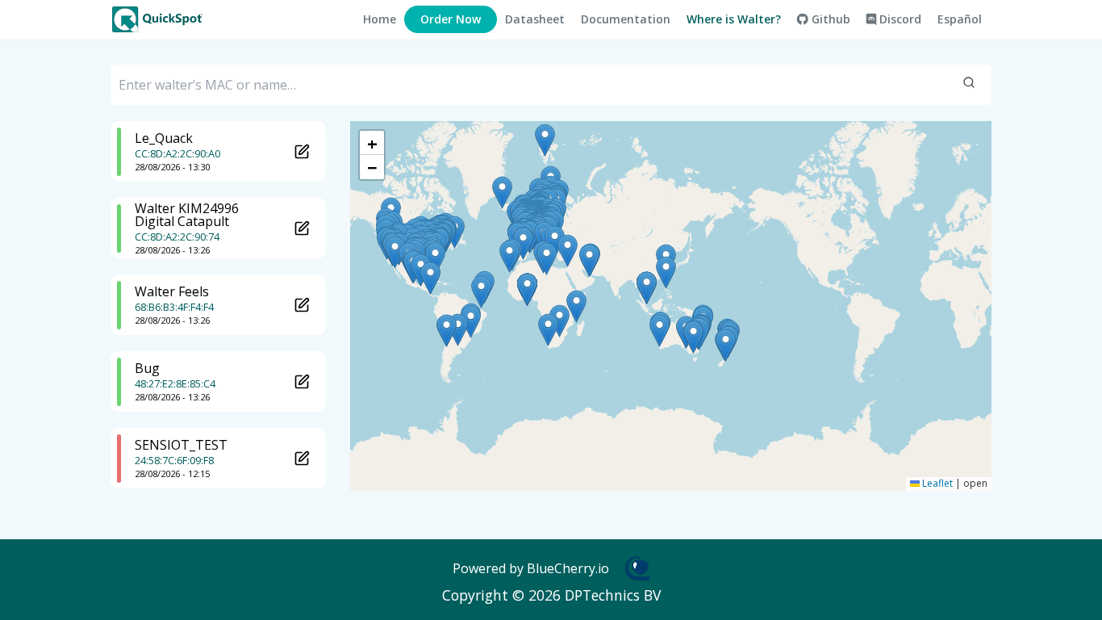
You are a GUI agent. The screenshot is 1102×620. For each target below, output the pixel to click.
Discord (898, 19)
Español (959, 19)
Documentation (625, 19)
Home (379, 19)
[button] (395, 252)
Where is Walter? (734, 19)
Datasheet (535, 19)
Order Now (450, 19)
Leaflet (936, 483)
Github (829, 19)
